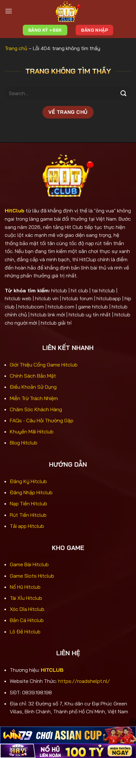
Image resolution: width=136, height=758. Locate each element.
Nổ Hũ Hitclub (25, 587)
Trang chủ (16, 48)
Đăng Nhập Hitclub (31, 492)
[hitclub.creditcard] (68, 11)
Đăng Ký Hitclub (28, 481)
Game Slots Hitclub (32, 576)
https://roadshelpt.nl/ (84, 681)
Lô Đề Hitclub (25, 631)
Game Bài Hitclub (29, 564)
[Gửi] (123, 93)
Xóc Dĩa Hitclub (27, 609)
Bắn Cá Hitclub (27, 620)
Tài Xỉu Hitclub (26, 598)
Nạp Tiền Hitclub (28, 503)
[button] (8, 11)
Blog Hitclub (23, 442)
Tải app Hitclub (27, 526)
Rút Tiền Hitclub (28, 515)
